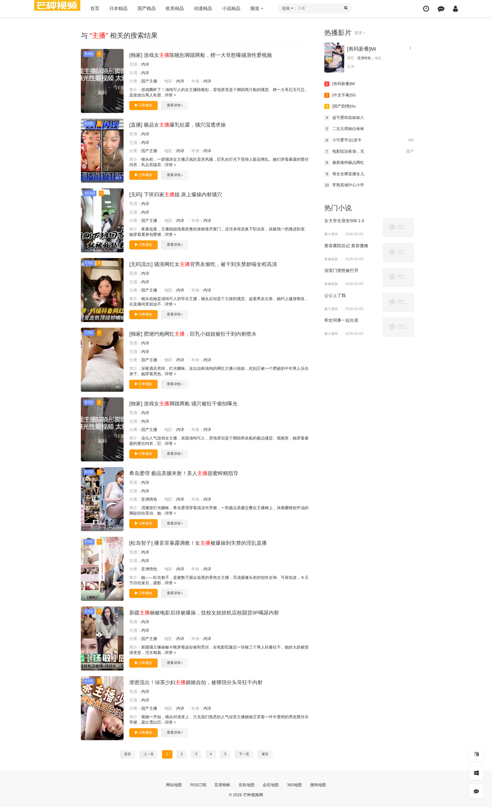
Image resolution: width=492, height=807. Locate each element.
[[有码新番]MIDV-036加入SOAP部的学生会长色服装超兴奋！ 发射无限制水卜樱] (334, 58)
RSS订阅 (198, 785)
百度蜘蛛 (222, 785)
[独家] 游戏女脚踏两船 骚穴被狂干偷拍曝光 (183, 403)
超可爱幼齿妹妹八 (345, 117)
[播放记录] (426, 8)
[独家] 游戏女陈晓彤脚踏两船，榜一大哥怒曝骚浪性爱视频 (200, 55)
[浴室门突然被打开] (398, 277)
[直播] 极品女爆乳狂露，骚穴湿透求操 (177, 125)
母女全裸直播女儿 (345, 174)
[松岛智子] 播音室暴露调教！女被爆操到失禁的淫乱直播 (198, 543)
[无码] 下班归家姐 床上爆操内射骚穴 (175, 194)
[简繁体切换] (476, 754)
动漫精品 (203, 8)
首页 (94, 8)
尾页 (265, 754)
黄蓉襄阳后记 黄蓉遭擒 (346, 245)
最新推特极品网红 (345, 162)
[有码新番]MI (361, 49)
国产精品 (147, 8)
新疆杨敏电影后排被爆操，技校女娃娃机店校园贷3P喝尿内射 (204, 613)
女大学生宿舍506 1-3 (344, 220)
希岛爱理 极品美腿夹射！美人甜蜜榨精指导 (183, 473)
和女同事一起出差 (341, 320)
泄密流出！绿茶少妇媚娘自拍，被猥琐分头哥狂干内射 (196, 682)
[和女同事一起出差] (398, 326)
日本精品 (118, 8)
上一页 (149, 754)
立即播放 (145, 105)
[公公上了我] (398, 302)
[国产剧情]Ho (341, 106)
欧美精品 (175, 8)
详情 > (170, 95)
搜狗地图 (318, 785)
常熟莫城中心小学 (344, 185)
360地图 (294, 785)
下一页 (244, 754)
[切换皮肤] (476, 773)
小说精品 (231, 8)
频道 (255, 8)
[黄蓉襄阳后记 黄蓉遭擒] (398, 252)
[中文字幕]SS (341, 95)
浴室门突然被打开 (341, 270)
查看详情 (174, 105)
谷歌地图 (247, 785)
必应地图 (271, 785)
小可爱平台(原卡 (370, 140)
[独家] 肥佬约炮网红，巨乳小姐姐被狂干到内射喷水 (193, 334)
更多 (359, 32)
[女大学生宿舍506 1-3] (398, 227)
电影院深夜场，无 (370, 151)
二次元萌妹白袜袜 (345, 128)
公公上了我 (335, 295)
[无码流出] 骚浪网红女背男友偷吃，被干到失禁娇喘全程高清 (203, 264)
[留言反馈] (441, 8)
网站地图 (174, 785)
